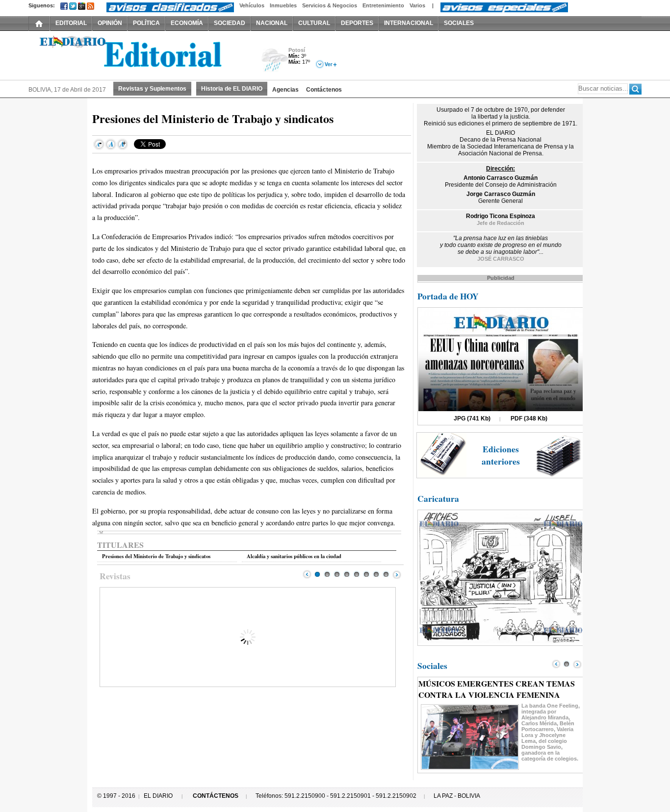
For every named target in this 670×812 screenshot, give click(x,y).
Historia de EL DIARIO (231, 88)
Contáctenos (324, 89)
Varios (417, 5)
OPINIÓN (110, 23)
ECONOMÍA (187, 23)
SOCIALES (459, 23)
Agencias (285, 89)
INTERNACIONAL (408, 23)
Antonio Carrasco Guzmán (501, 177)
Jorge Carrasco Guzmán (500, 194)
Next (396, 574)
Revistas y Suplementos (152, 88)
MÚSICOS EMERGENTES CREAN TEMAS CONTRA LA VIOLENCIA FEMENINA (496, 689)
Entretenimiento (383, 5)
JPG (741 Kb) (472, 418)
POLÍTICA (146, 23)
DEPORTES (357, 23)
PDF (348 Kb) (529, 418)
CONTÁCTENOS (215, 795)
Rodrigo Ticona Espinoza (500, 216)
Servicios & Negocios (329, 5)
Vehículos (251, 5)
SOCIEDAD (229, 23)
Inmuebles (283, 5)
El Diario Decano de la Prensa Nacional (138, 54)
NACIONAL (271, 23)
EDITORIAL (71, 23)
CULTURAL (314, 23)
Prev (307, 574)
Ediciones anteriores (501, 455)
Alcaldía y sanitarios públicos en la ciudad (294, 556)
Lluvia (274, 60)
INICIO (39, 23)
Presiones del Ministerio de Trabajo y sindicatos (156, 556)
